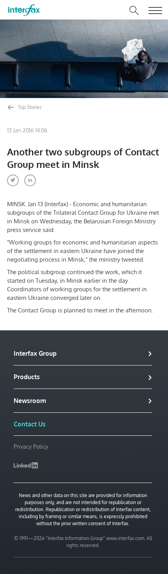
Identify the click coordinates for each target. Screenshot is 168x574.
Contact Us (30, 424)
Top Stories (29, 107)
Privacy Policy (31, 446)
